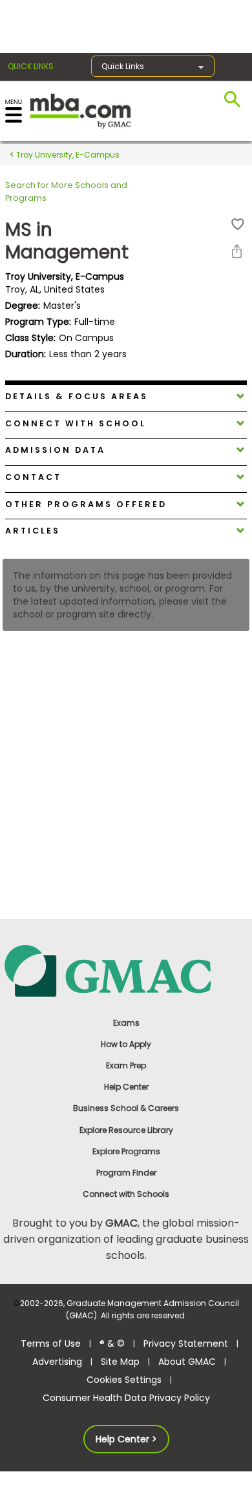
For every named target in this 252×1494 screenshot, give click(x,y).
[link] (126, 969)
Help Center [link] (126, 1086)
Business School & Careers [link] (126, 1108)
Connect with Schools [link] (126, 1193)
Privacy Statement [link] (185, 1343)
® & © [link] (112, 1343)
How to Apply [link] (126, 1044)
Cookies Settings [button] (124, 1379)
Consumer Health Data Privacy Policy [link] (126, 1397)
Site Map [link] (120, 1361)
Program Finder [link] (126, 1172)
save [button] (237, 224)
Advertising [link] (57, 1361)
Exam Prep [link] (126, 1065)
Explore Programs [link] (126, 1151)
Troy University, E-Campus (67, 154)
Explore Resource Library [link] (126, 1130)
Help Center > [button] (126, 1439)
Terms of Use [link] (51, 1343)
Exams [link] (126, 1022)
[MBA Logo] (80, 110)
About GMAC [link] (187, 1361)
